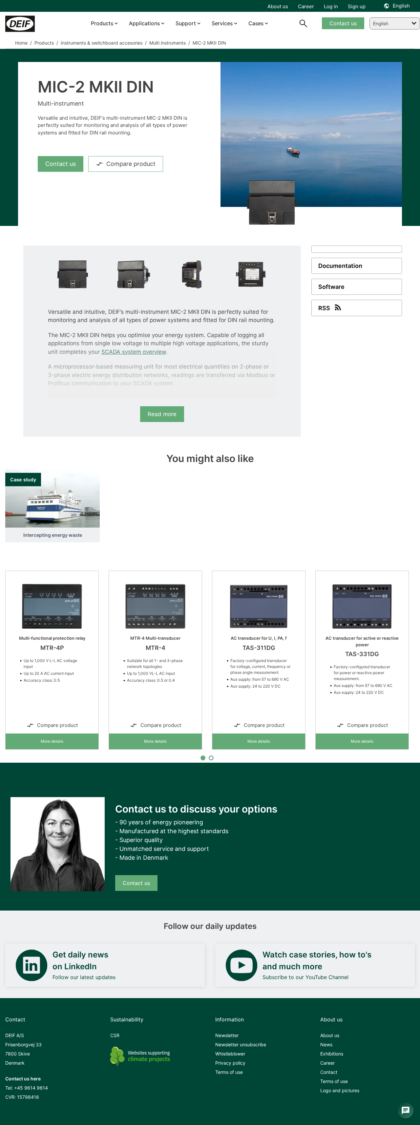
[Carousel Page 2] (211, 757)
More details (52, 741)
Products (43, 43)
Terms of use (229, 1072)
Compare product (131, 163)
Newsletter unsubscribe (240, 1044)
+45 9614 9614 (31, 1088)
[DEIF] (30, 23)
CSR (114, 1035)
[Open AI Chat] (405, 1110)
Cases (255, 23)
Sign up (357, 6)
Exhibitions (331, 1053)
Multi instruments (167, 43)
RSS (324, 308)
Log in (331, 6)
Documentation (340, 265)
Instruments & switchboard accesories (100, 43)
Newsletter (227, 1035)
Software (331, 286)
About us (329, 1035)
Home (21, 43)
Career (327, 1063)
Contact (328, 1072)
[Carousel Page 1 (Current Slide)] (202, 757)
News (326, 1044)
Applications (144, 23)
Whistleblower (230, 1053)
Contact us (60, 163)
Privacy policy (230, 1063)
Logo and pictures (339, 1090)
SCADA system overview (133, 352)
